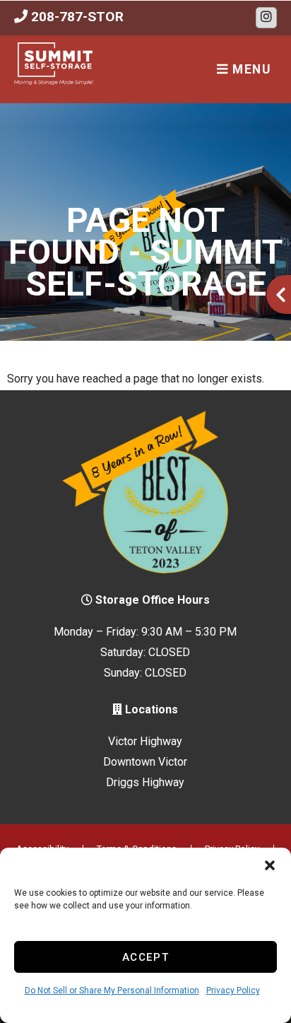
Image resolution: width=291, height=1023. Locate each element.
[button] (270, 865)
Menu (250, 69)
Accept (146, 957)
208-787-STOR (76, 16)
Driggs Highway (145, 782)
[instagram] (266, 17)
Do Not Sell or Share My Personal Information (112, 990)
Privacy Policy (233, 990)
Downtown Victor (145, 761)
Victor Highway (145, 741)
